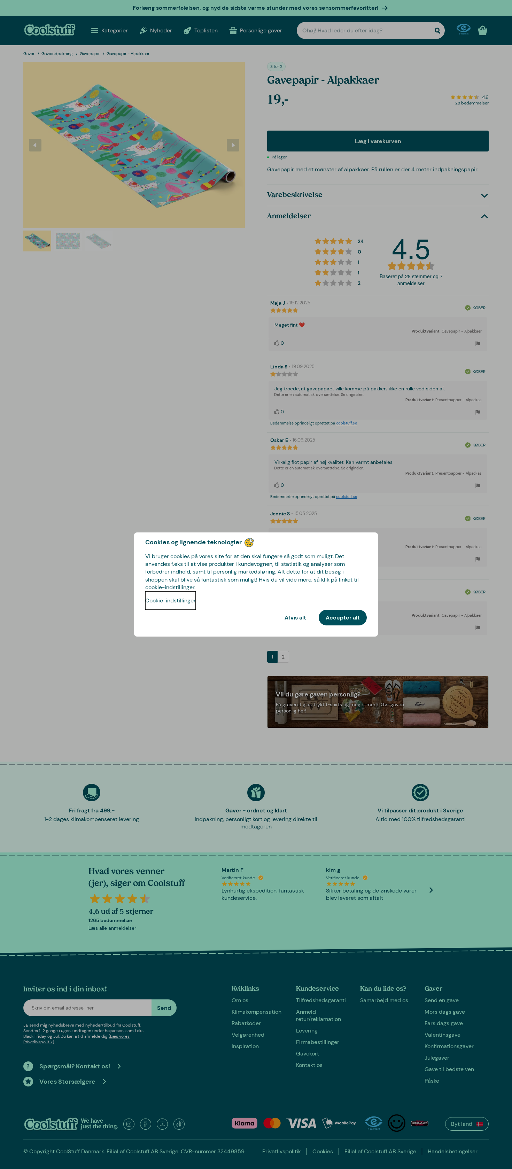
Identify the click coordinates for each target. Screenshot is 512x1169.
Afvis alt (295, 617)
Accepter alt (343, 617)
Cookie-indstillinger (170, 600)
